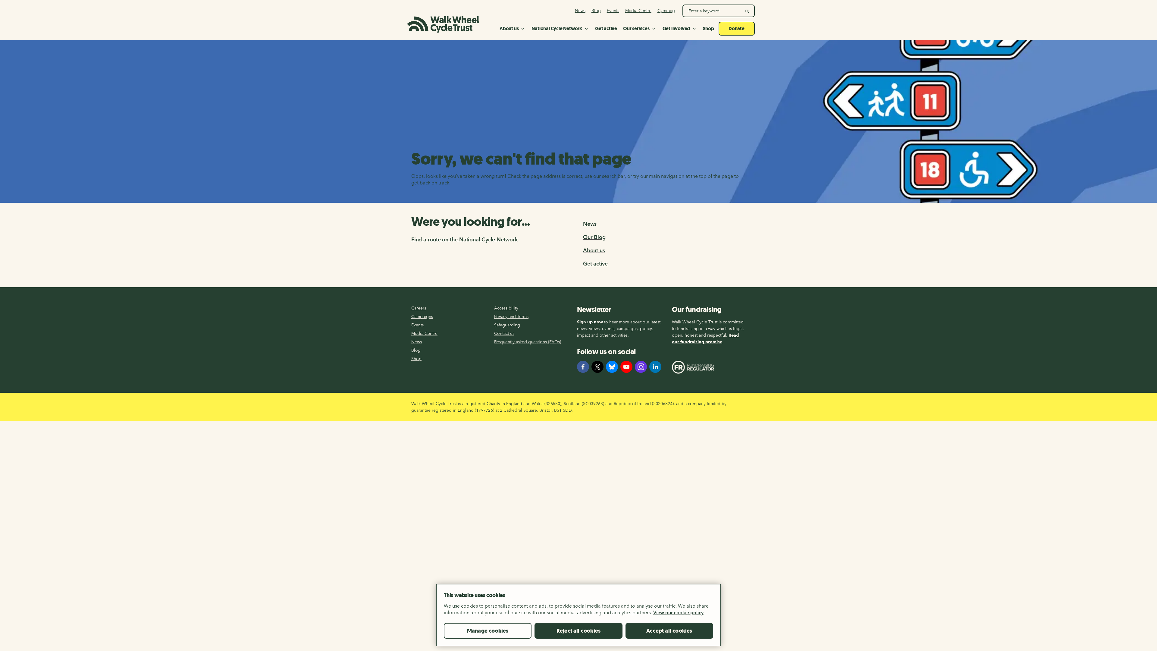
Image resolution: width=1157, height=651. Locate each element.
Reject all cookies (578, 630)
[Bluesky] (612, 367)
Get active (595, 263)
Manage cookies (488, 630)
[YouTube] (626, 367)
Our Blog (594, 237)
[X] (597, 367)
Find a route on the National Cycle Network (464, 239)
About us (594, 250)
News (590, 223)
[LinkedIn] (655, 367)
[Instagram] (641, 367)
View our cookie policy (678, 612)
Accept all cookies (669, 630)
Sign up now (590, 322)
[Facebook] (583, 367)
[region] (578, 617)
